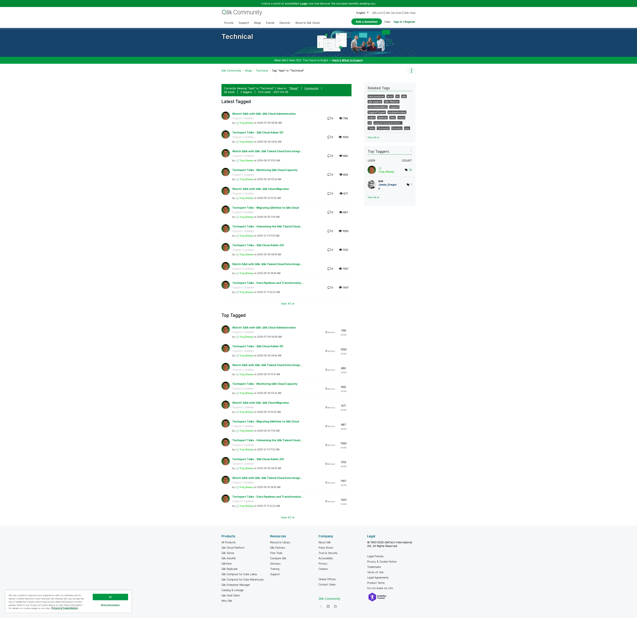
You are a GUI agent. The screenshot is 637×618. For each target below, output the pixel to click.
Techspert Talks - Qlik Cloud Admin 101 (257, 132)
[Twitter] (320, 606)
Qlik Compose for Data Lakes (239, 574)
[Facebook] (335, 606)
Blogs (248, 70)
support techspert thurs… (388, 123)
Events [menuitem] (270, 22)
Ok (110, 597)
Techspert (383, 128)
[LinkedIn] (328, 606)
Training (274, 569)
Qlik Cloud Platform (233, 547)
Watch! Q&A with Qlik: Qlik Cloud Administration (264, 113)
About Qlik (324, 542)
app (407, 128)
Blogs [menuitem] (257, 22)
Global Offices (327, 579)
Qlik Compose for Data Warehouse (242, 579)
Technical (237, 36)
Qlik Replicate (229, 569)
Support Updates (243, 118)
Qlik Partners (277, 547)
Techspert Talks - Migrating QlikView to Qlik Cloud (265, 207)
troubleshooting (397, 112)
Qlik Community (231, 70)
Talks (371, 128)
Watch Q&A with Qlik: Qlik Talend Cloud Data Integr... (267, 151)
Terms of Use (375, 572)
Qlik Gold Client (230, 595)
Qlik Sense (227, 553)
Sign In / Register (405, 21)
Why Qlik (226, 600)
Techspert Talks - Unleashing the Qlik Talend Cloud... (267, 226)
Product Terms (376, 582)
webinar (382, 117)
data (392, 117)
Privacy (322, 563)
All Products (228, 542)
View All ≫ (288, 303)
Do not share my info (380, 588)
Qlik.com (377, 12)
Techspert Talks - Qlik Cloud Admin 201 (258, 245)
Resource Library (280, 542)
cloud (401, 117)
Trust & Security (328, 553)
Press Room (325, 547)
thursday (397, 128)
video (371, 117)
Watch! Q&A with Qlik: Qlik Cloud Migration (260, 189)
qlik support (374, 101)
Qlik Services (393, 12)
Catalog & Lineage (232, 590)
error (390, 96)
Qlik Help (410, 12)
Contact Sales (327, 584)
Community (311, 88)
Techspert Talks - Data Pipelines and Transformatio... (267, 283)
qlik (404, 96)
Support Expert (376, 112)
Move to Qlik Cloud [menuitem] (307, 22)
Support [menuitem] (244, 22)
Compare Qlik (278, 558)
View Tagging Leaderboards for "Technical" (389, 150)
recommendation (377, 107)
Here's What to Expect (347, 60)
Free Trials (276, 553)
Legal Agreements (378, 577)
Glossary (275, 563)
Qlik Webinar (392, 101)
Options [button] (411, 70)
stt (369, 123)
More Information (110, 605)
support (394, 107)
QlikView (226, 563)
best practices (376, 96)
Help (387, 21)
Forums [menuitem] (229, 22)
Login (303, 3)
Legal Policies (375, 556)
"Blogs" (294, 88)
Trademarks (374, 567)
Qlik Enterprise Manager (235, 584)
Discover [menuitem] (284, 22)
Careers (323, 569)
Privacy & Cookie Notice (382, 561)
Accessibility (325, 558)
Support (275, 574)
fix (397, 96)
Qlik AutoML (228, 558)
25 (410, 169)
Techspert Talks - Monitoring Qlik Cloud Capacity (265, 170)
